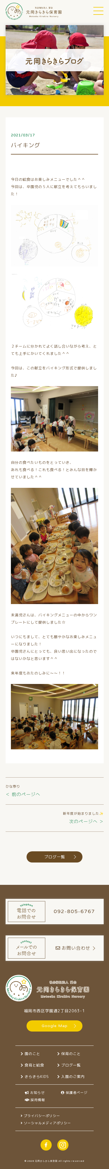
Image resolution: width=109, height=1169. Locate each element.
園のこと (31, 1053)
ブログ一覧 (54, 856)
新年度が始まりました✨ (83, 813)
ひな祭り (13, 786)
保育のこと (70, 1053)
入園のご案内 (72, 1076)
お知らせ (37, 1092)
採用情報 (37, 1099)
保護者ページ (76, 1092)
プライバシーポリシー (41, 1115)
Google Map (55, 1025)
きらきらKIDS (36, 1076)
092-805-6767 (74, 911)
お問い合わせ (76, 948)
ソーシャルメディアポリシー (47, 1123)
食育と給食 (33, 1065)
